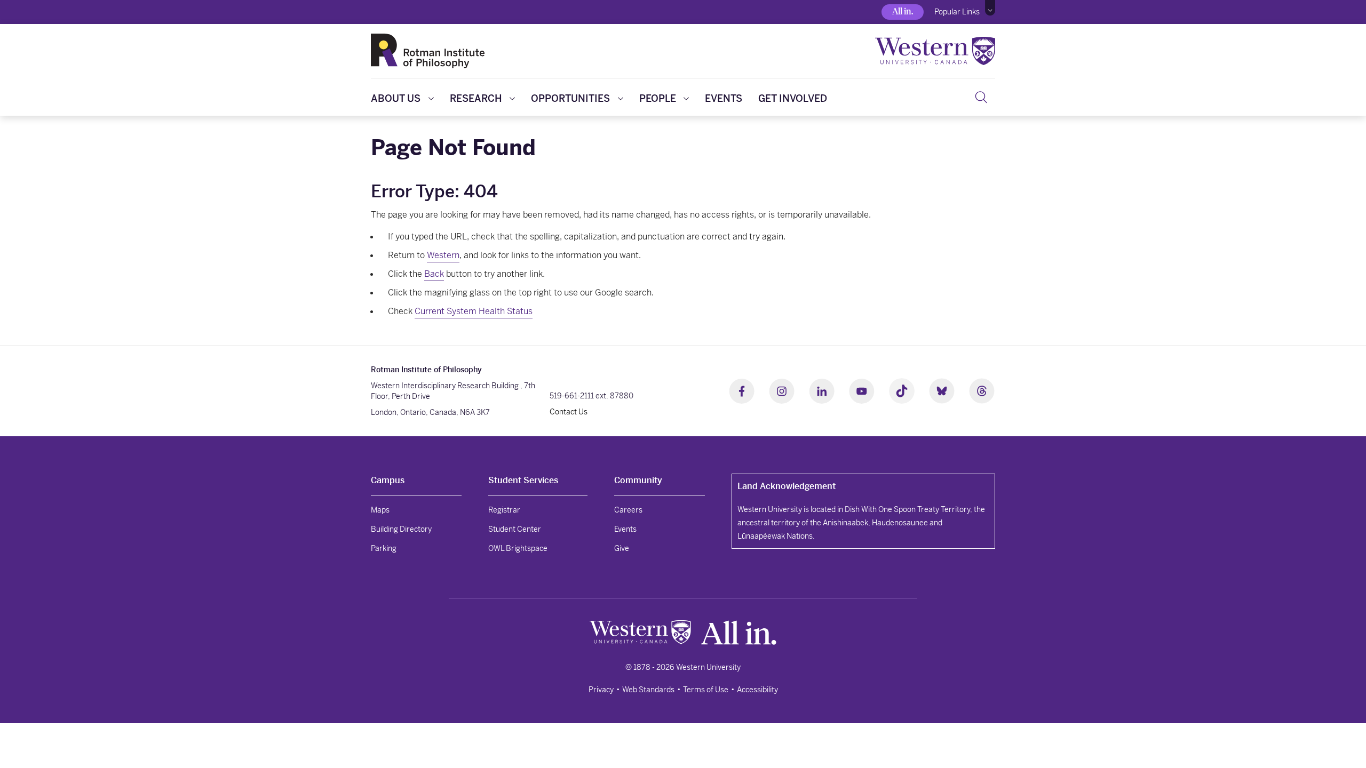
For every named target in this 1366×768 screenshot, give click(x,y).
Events (723, 98)
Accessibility (757, 689)
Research (476, 98)
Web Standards (648, 689)
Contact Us (568, 412)
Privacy (601, 689)
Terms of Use (705, 689)
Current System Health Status (474, 311)
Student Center (514, 529)
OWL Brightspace (517, 548)
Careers (628, 510)
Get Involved (792, 98)
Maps (380, 510)
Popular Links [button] (957, 12)
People (657, 98)
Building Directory (401, 529)
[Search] (981, 97)
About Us (395, 98)
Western (443, 255)
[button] (990, 8)
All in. (902, 11)
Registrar (504, 510)
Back (434, 273)
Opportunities (570, 98)
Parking (383, 548)
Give (621, 548)
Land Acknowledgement (786, 486)
